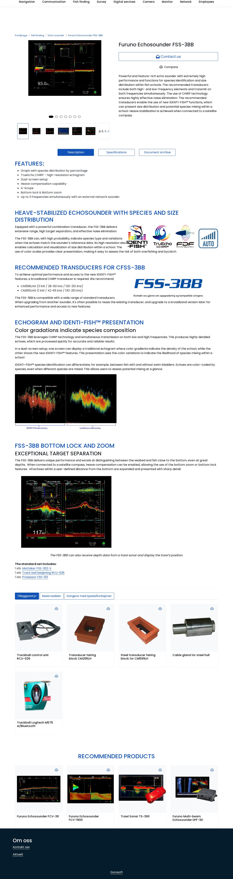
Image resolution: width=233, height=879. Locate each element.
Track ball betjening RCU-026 (43, 573)
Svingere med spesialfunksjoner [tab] (89, 596)
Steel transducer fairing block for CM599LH (138, 657)
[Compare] (56, 609)
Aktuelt (18, 854)
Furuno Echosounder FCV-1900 (84, 818)
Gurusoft (116, 872)
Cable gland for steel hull (191, 655)
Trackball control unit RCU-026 (33, 657)
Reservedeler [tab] (51, 596)
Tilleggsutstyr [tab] (27, 596)
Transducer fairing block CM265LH (82, 657)
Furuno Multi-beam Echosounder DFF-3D (188, 818)
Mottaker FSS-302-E (36, 568)
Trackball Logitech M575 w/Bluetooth (35, 724)
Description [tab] (76, 152)
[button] (51, 117)
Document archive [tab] (157, 152)
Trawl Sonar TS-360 (135, 816)
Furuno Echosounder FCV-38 (38, 816)
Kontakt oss (21, 847)
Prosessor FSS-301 (35, 577)
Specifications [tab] (116, 152)
